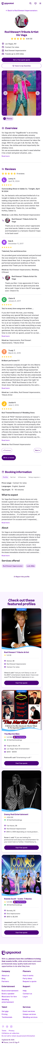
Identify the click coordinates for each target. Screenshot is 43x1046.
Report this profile (22, 576)
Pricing (4, 1014)
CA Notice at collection (10, 1033)
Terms (4, 1030)
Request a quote (29, 981)
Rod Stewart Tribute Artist (16, 652)
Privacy (11, 1030)
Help (25, 991)
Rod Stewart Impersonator (15, 50)
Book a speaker (8, 994)
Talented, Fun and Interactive (14, 251)
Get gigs (5, 1011)
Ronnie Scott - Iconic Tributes (18, 899)
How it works (28, 975)
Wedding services (30, 1017)
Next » (37, 450)
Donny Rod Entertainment (16, 814)
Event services (29, 1011)
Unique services (29, 1014)
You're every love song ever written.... (18, 308)
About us (5, 975)
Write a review (8, 458)
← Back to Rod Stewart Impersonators (21, 10)
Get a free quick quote (21, 60)
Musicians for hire (9, 996)
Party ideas (27, 978)
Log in (25, 996)
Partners (5, 981)
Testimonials (7, 1017)
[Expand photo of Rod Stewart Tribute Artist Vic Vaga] (21, 21)
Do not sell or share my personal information (18, 1036)
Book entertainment (10, 991)
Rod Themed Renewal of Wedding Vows (18, 413)
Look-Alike (31, 566)
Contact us (27, 994)
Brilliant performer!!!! (11, 361)
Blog (3, 978)
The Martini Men (12, 734)
